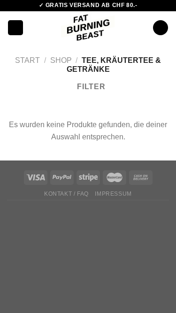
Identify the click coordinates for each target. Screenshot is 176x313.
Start (27, 60)
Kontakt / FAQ (66, 194)
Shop (61, 60)
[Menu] (15, 28)
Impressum (113, 194)
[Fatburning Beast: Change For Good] (88, 27)
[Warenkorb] (160, 28)
